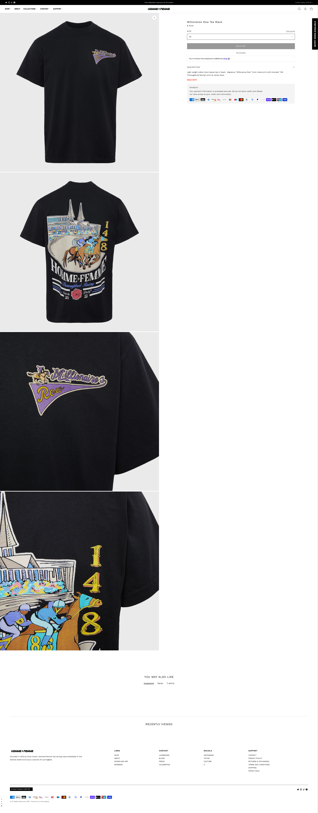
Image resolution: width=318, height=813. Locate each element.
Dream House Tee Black (170, 795)
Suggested (149, 683)
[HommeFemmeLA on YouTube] (14, 2)
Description (193, 67)
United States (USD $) (303, 2)
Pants (160, 683)
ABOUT (17, 9)
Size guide (290, 31)
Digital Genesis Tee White (20, 795)
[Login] (305, 9)
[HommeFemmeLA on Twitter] (6, 2)
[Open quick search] (299, 9)
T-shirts (170, 683)
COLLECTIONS (29, 9)
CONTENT (44, 9)
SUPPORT (57, 9)
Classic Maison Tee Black (246, 795)
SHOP (7, 9)
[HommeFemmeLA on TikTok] (12, 2)
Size (189, 31)
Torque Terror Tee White (95, 795)
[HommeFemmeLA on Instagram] (9, 2)
